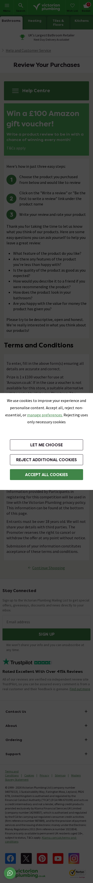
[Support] (10, 873)
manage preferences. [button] (45, 414)
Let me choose (46, 445)
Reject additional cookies (46, 459)
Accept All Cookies (46, 474)
